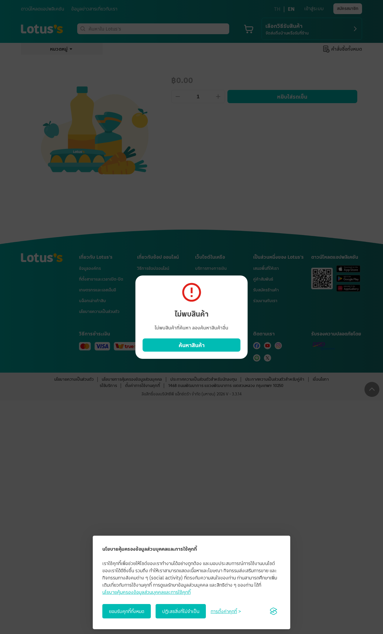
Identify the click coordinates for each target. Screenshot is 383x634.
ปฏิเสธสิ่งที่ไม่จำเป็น (180, 611)
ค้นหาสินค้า (192, 345)
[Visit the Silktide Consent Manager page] (273, 611)
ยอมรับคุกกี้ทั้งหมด (126, 611)
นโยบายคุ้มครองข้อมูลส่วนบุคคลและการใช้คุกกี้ (146, 592)
